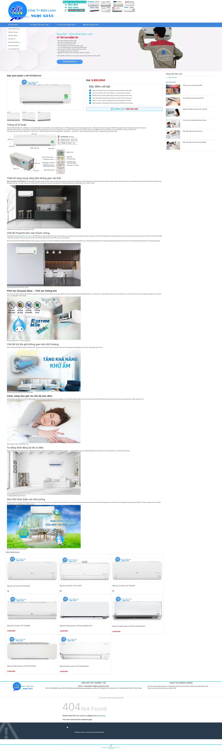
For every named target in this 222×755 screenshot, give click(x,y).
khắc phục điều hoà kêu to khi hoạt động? (194, 142)
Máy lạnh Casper (13, 32)
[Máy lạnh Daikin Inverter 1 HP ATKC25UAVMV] (32, 650)
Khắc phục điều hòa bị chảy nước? (193, 131)
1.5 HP (169, 77)
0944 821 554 (65, 688)
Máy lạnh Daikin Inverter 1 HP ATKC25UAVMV (21, 666)
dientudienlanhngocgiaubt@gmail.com (84, 688)
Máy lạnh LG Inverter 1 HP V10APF (71, 585)
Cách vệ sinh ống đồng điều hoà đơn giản (194, 120)
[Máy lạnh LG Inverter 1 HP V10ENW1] (32, 610)
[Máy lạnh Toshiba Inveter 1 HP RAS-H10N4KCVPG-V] (137, 610)
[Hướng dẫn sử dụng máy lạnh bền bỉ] (173, 101)
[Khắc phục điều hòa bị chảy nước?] (173, 134)
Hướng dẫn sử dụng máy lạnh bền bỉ (193, 98)
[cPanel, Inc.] (111, 745)
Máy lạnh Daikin (12, 35)
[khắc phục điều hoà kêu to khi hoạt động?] (173, 145)
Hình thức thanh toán (153, 686)
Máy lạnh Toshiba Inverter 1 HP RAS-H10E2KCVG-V (76, 626)
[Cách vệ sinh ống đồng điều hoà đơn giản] (173, 123)
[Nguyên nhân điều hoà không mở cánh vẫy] (173, 112)
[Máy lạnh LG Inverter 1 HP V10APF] (85, 570)
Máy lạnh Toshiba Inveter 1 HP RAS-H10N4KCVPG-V (129, 626)
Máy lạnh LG (11, 39)
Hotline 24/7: (126, 109)
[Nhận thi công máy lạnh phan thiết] (173, 89)
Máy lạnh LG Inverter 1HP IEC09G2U (18, 586)
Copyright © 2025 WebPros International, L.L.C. (111, 747)
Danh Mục (14, 25)
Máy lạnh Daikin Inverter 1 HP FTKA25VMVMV (74, 666)
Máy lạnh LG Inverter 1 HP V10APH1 (123, 585)
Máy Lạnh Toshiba (13, 45)
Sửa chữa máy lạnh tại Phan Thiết (182, 686)
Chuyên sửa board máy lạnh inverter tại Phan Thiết (161, 688)
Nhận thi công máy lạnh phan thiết (192, 85)
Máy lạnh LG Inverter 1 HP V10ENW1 (18, 625)
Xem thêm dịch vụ (69, 61)
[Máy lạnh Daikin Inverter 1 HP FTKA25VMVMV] (85, 650)
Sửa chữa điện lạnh (67, 25)
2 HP (175, 77)
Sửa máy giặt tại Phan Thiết (200, 686)
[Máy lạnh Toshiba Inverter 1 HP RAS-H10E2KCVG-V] (85, 610)
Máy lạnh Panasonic (14, 42)
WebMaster (102, 716)
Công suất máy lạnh (40, 25)
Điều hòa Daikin (27, 236)
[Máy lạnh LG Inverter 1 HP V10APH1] (137, 570)
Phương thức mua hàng (166, 686)
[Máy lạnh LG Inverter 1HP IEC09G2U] (32, 570)
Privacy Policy (111, 748)
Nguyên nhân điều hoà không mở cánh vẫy (195, 109)
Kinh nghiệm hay (92, 25)
